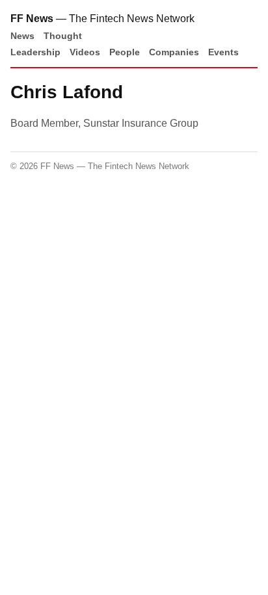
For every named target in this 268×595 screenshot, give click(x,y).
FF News (31, 18)
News (22, 36)
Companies (174, 52)
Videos (85, 52)
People (124, 52)
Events (223, 52)
